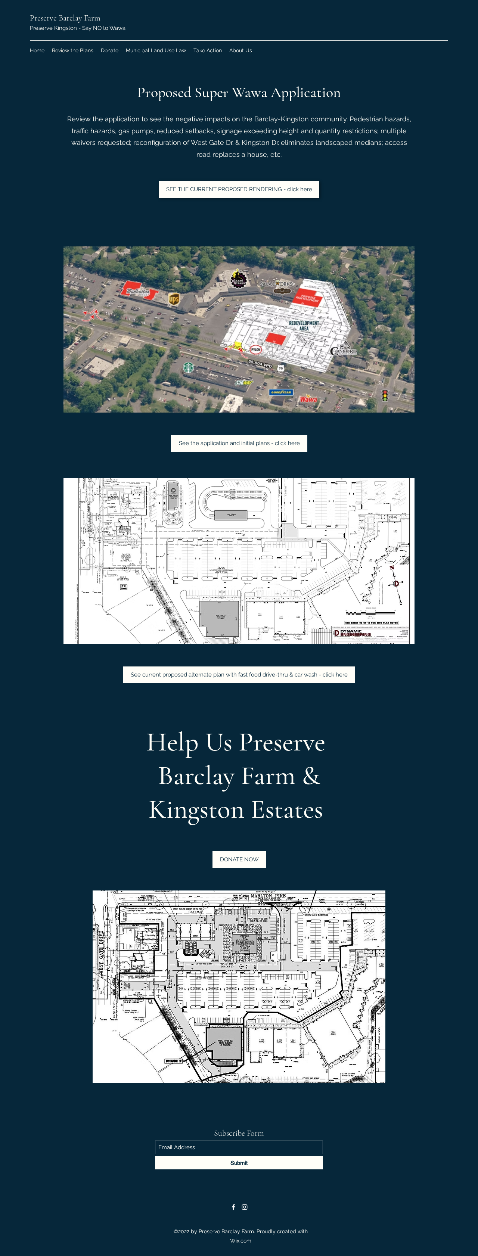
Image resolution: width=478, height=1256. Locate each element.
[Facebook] (233, 1207)
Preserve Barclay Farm (65, 18)
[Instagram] (244, 1207)
